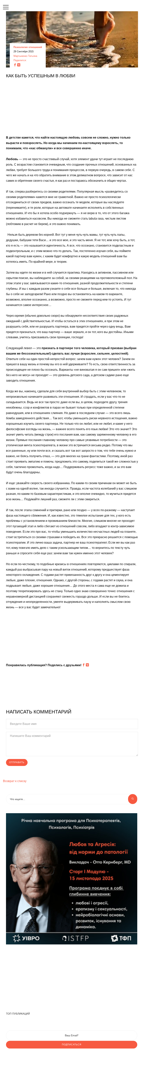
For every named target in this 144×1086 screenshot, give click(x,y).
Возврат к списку (14, 781)
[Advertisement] (72, 108)
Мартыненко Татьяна (25, 56)
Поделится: (20, 60)
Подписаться (71, 1044)
